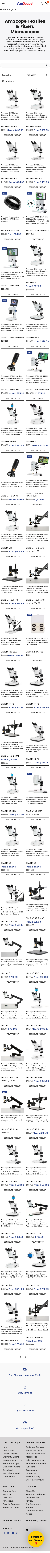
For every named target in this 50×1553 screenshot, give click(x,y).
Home (3, 9)
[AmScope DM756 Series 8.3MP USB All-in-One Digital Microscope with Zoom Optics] (12, 468)
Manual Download (11, 1473)
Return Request (10, 1453)
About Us (30, 1491)
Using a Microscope (35, 1460)
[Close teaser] (27, 1530)
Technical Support (12, 1463)
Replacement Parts (12, 1460)
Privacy (29, 1501)
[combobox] (12, 75)
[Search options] (47, 65)
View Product (38, 239)
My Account (8, 1501)
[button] (36, 1539)
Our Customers (33, 1504)
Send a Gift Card (11, 1507)
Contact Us (8, 1450)
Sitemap (30, 1507)
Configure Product (12, 135)
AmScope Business (35, 1447)
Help (5, 1447)
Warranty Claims (11, 1456)
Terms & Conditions (35, 1494)
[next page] (30, 1357)
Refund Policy (32, 1497)
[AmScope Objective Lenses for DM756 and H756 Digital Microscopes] (12, 202)
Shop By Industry (34, 1450)
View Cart (7, 1497)
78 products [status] (8, 81)
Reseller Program (11, 1504)
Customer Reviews (35, 1479)
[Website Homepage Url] (25, 3)
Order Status (9, 1476)
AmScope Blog (33, 1476)
